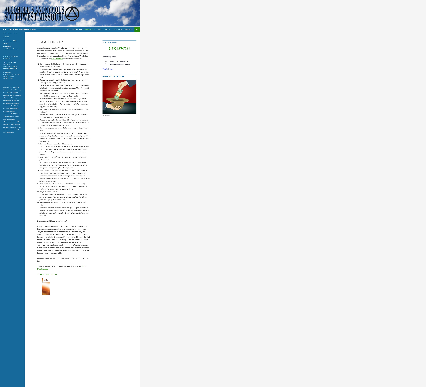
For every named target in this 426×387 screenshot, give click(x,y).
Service (100, 29)
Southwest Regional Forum (120, 64)
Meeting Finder (77, 29)
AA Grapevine (7, 46)
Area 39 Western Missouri (10, 49)
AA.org (5, 43)
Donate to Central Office (10, 41)
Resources (127, 29)
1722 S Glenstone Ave (9, 62)
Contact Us (118, 29)
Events (107, 29)
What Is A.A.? (89, 29)
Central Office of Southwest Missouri (19, 29)
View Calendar (108, 69)
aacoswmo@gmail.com (10, 68)
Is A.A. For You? (57, 58)
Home (68, 29)
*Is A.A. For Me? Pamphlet (47, 274)
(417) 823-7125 (119, 48)
